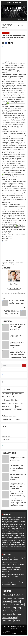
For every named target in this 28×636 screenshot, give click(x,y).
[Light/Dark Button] (19, 19)
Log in (3, 430)
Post (13, 406)
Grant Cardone (15, 400)
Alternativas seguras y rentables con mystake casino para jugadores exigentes (5, 468)
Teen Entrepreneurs (6, 413)
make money (15, 293)
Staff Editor (5, 40)
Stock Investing (18, 409)
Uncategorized (17, 413)
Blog (14, 397)
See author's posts (14, 288)
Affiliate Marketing (5, 32)
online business (22, 293)
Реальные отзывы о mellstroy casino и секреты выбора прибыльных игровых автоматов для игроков (5, 503)
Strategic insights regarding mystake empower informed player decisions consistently (5, 477)
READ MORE (5, 240)
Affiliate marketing (8, 293)
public (17, 406)
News (22, 403)
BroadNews (20, 632)
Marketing (9, 62)
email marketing (6, 400)
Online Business (6, 406)
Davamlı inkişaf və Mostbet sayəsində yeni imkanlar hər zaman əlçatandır (5, 459)
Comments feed (6, 436)
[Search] (23, 19)
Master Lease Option (13, 403)
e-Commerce (21, 397)
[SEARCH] (24, 365)
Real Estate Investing (7, 409)
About (5, 627)
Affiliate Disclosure (11, 627)
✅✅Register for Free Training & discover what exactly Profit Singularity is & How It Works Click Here (13, 176)
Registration (14, 628)
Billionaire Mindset (6, 397)
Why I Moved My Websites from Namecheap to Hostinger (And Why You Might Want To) (5, 327)
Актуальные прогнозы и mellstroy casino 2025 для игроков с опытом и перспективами (5, 486)
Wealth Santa (14, 8)
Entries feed (5, 433)
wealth (3, 295)
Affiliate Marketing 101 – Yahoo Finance (5, 336)
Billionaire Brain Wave (18, 394)
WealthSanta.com (13, 517)
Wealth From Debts (6, 419)
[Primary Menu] (3, 19)
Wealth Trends (17, 419)
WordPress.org (5, 439)
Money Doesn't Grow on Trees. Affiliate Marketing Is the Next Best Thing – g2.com (5, 345)
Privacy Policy (20, 627)
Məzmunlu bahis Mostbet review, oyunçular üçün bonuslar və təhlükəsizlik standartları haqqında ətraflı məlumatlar (5, 494)
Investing (4, 403)
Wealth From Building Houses (9, 416)
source (3, 265)
